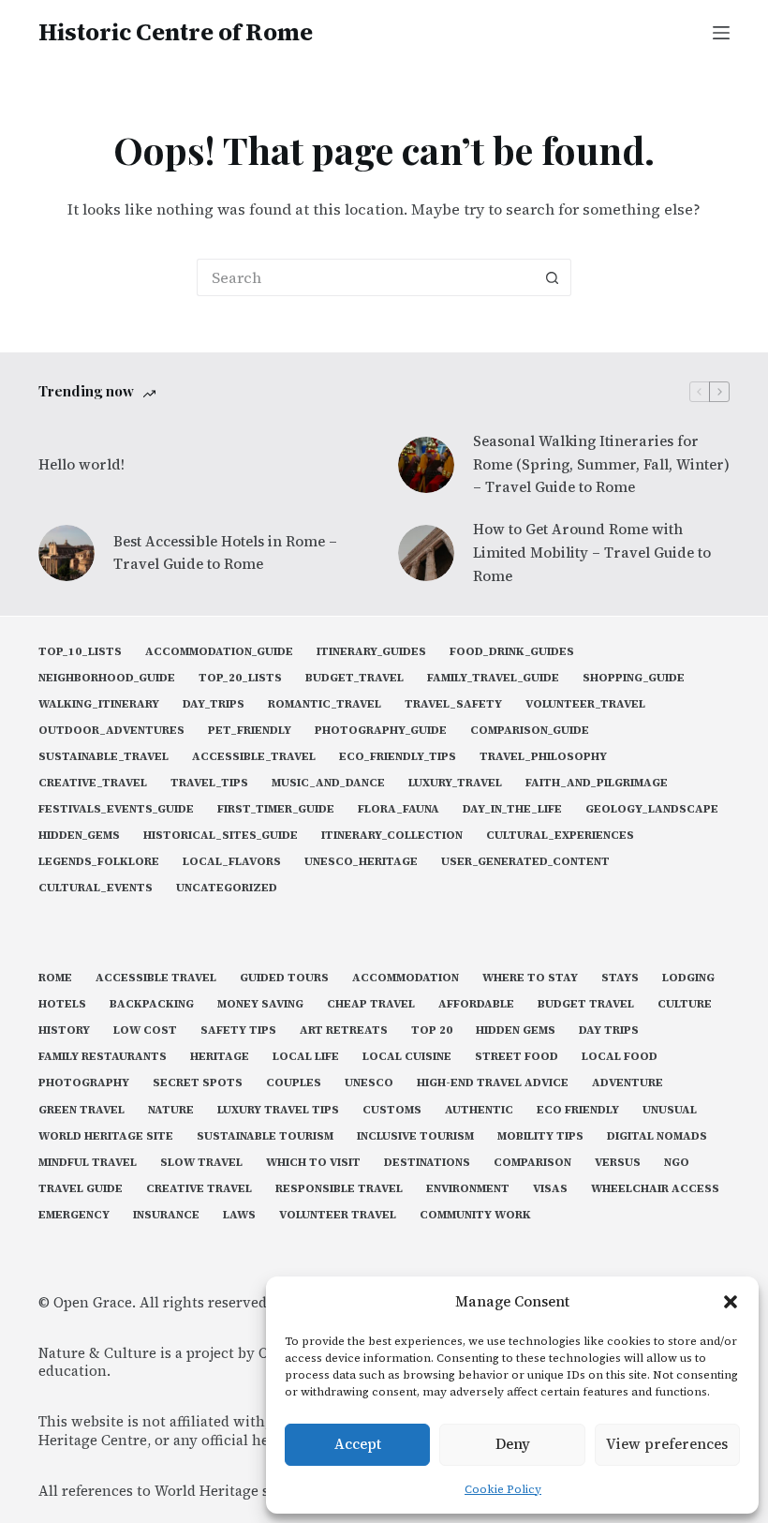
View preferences (667, 1444)
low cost (145, 1030)
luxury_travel (455, 783)
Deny (512, 1444)
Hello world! (81, 464)
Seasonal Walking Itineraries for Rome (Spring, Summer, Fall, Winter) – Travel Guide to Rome (601, 464)
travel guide (80, 1189)
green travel (81, 1110)
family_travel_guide (493, 678)
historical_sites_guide (220, 836)
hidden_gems (79, 836)
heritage (219, 1057)
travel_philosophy (543, 757)
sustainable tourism (265, 1136)
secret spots (198, 1083)
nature (171, 1110)
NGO (676, 1163)
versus (618, 1163)
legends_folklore (98, 862)
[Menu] (721, 32)
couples (293, 1083)
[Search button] (552, 277)
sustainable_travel (103, 757)
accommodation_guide (219, 652)
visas (550, 1189)
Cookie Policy (503, 1489)
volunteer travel (337, 1215)
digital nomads (657, 1136)
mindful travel (87, 1163)
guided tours (284, 978)
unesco (369, 1083)
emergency (74, 1215)
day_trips (213, 704)
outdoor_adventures (111, 731)
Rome (55, 978)
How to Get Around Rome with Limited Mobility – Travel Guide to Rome (592, 552)
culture (684, 1004)
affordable (476, 1004)
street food (516, 1057)
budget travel (586, 1004)
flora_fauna (398, 809)
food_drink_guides (512, 652)
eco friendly (578, 1110)
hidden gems (515, 1030)
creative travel (199, 1189)
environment (468, 1189)
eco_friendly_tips (397, 757)
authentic (479, 1110)
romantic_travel (324, 704)
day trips (609, 1030)
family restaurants (102, 1057)
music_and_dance (328, 783)
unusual (669, 1110)
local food (619, 1057)
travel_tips (209, 783)
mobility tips (540, 1136)
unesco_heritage (361, 862)
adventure (627, 1083)
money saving (260, 1004)
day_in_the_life (512, 809)
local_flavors (232, 862)
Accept (357, 1444)
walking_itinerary (98, 704)
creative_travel (92, 783)
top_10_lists (80, 652)
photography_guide (381, 731)
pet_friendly (249, 731)
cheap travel (371, 1004)
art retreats (344, 1030)
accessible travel (156, 978)
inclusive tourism (415, 1136)
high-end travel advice (493, 1083)
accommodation (405, 978)
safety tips (238, 1030)
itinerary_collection (392, 836)
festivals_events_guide (116, 809)
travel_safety (453, 704)
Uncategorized (226, 888)
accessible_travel (254, 757)
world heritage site (105, 1136)
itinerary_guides (371, 652)
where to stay (530, 978)
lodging (688, 978)
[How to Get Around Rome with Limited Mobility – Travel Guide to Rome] (426, 553)
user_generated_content (525, 862)
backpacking (152, 1004)
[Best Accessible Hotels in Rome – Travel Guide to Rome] (66, 553)
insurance (166, 1215)
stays (620, 978)
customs (391, 1110)
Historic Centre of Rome (175, 32)
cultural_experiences (560, 836)
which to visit (313, 1163)
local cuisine (406, 1057)
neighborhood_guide (106, 678)
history (64, 1030)
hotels (62, 1004)
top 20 (431, 1030)
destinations (427, 1163)
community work (475, 1215)
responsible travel (339, 1189)
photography (83, 1083)
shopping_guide (634, 678)
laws (239, 1215)
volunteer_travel (585, 704)
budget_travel (354, 678)
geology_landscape (651, 809)
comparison (532, 1163)
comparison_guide (529, 731)
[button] (730, 1301)
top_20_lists (240, 678)
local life (306, 1057)
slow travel (201, 1163)
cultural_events (95, 888)
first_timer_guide (275, 809)
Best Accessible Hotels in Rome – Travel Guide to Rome (225, 553)
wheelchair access (655, 1189)
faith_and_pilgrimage (596, 783)
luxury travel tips (278, 1110)
